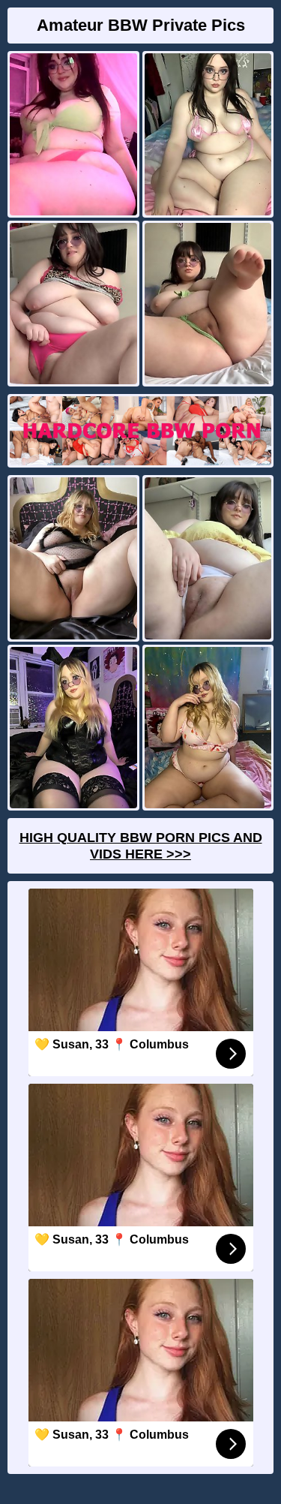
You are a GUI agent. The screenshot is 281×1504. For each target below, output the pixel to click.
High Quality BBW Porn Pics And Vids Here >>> (140, 846)
